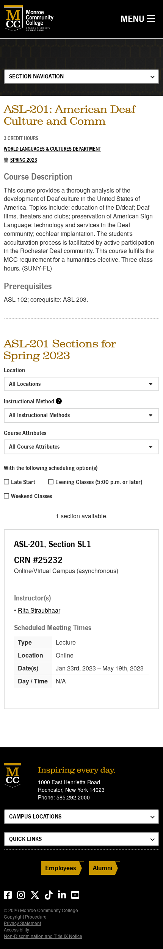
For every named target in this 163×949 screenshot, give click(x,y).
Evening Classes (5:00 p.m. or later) (99, 482)
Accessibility (16, 929)
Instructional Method (29, 401)
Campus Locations (35, 816)
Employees (60, 868)
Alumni (102, 868)
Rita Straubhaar (39, 610)
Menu (139, 18)
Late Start (23, 482)
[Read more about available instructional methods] (59, 400)
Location (14, 370)
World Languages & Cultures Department (52, 149)
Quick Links (25, 838)
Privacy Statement (22, 923)
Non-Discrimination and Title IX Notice (43, 936)
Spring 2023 (23, 160)
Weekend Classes (31, 496)
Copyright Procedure (25, 916)
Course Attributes (25, 432)
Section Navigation (36, 76)
